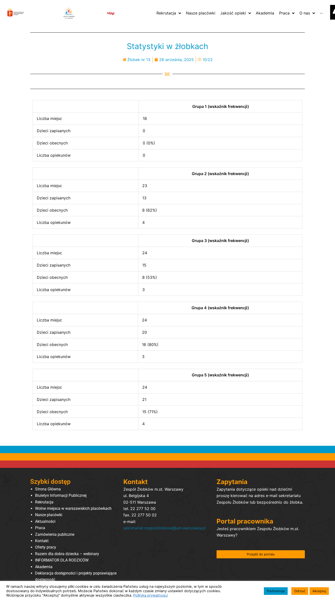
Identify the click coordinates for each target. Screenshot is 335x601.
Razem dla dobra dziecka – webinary (67, 553)
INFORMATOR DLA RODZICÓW (62, 560)
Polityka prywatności (150, 595)
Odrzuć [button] (299, 591)
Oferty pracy (45, 547)
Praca (40, 527)
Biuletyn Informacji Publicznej (61, 495)
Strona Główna (48, 489)
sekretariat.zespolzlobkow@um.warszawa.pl (164, 527)
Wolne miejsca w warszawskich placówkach (73, 508)
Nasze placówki (48, 514)
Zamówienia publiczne (54, 534)
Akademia (43, 566)
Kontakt (42, 540)
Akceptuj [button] (319, 591)
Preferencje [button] (276, 591)
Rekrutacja (44, 502)
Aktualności (45, 521)
